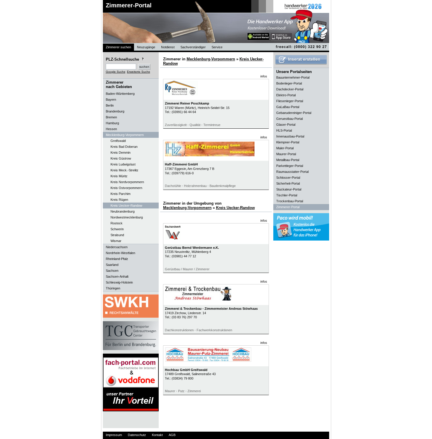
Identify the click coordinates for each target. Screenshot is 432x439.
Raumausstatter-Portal (292, 171)
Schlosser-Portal (288, 177)
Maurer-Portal (286, 154)
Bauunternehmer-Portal (292, 77)
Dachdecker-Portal (289, 89)
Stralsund (117, 235)
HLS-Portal (284, 130)
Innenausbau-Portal (290, 136)
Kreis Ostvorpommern (126, 188)
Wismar (115, 241)
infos (263, 76)
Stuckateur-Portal (288, 189)
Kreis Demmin (120, 152)
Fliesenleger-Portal (289, 101)
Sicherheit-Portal (288, 183)
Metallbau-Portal (287, 160)
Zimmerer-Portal (129, 5)
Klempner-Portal (287, 142)
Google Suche (115, 71)
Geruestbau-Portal (289, 118)
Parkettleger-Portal (289, 166)
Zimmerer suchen (118, 47)
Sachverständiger (193, 47)
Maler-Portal (285, 148)
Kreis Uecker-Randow (126, 205)
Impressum (114, 435)
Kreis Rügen (119, 199)
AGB (172, 435)
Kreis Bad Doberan (124, 146)
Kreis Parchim (120, 194)
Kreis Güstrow (120, 158)
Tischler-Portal (286, 195)
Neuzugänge (146, 47)
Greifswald (118, 141)
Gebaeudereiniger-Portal (293, 113)
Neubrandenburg (122, 211)
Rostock (116, 223)
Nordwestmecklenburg (126, 217)
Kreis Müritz (119, 176)
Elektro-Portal (286, 95)
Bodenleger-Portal (289, 83)
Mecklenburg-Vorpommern (211, 59)
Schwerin (117, 229)
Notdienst (168, 47)
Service (217, 47)
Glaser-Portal (285, 124)
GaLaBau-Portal (287, 107)
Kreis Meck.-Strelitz (124, 170)
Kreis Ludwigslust (122, 164)
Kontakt (157, 435)
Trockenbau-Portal (289, 201)
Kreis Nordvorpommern (127, 182)
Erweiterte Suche (138, 71)
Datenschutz (137, 435)
